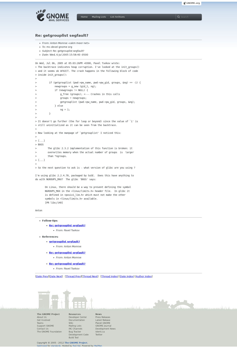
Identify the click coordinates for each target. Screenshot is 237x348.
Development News (105, 329)
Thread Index (109, 276)
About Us (41, 317)
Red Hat (77, 346)
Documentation (77, 320)
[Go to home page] (58, 22)
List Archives (117, 17)
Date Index (126, 276)
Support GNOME (45, 326)
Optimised (42, 346)
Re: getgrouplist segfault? (67, 225)
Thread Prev (73, 276)
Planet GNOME (102, 323)
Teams (40, 323)
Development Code (78, 334)
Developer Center (78, 317)
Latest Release (102, 320)
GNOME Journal (103, 326)
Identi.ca (100, 332)
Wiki (71, 323)
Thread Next (90, 276)
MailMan (98, 346)
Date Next (56, 276)
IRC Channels (75, 329)
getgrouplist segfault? (64, 241)
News (98, 314)
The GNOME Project (48, 314)
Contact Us (42, 329)
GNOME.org (193, 3)
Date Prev (42, 276)
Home (84, 17)
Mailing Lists (99, 17)
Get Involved (43, 320)
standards (56, 346)
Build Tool (73, 337)
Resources (75, 314)
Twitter (98, 334)
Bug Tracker (75, 332)
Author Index (144, 276)
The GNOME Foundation (49, 332)
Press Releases (102, 317)
